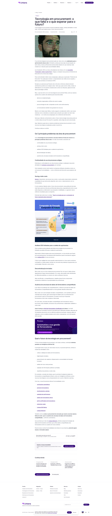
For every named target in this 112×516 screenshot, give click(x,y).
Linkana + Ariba (39, 490)
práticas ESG (41, 257)
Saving (36, 179)
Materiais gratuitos (67, 490)
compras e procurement (48, 165)
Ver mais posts (55, 474)
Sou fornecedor (67, 497)
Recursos (62, 2)
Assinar (85, 504)
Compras (40, 12)
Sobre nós (80, 488)
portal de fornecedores (43, 387)
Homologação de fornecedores (28, 490)
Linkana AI (24, 497)
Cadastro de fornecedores (27, 488)
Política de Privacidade (52, 512)
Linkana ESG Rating (42, 407)
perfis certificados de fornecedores (46, 400)
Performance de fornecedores (28, 495)
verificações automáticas (43, 384)
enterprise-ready (41, 404)
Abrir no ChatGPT (71, 436)
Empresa (69, 2)
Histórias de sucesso (54, 488)
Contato (79, 495)
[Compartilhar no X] (74, 32)
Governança (80, 490)
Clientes (55, 2)
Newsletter (80, 492)
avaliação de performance (43, 394)
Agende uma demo (89, 2)
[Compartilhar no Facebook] (76, 32)
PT (77, 2)
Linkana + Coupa (39, 488)
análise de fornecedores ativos (45, 397)
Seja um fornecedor (53, 490)
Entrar (82, 2)
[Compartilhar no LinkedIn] (72, 32)
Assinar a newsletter (69, 446)
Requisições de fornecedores (27, 492)
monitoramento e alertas (43, 391)
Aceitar (69, 512)
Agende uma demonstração (42, 474)
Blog (37, 12)
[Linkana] (22, 2)
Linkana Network (41, 410)
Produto (48, 2)
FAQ (65, 495)
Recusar (74, 512)
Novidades (66, 492)
